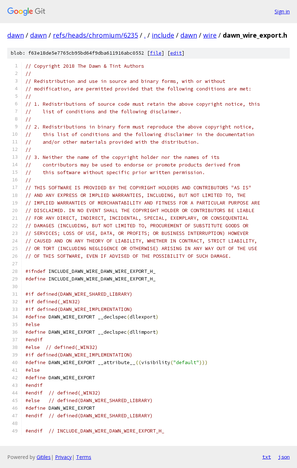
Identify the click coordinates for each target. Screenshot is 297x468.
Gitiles (44, 457)
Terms (83, 457)
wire (210, 35)
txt (266, 457)
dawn (15, 35)
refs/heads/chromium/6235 (95, 35)
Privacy (63, 457)
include (163, 35)
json (284, 457)
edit (176, 53)
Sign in (282, 11)
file (156, 53)
